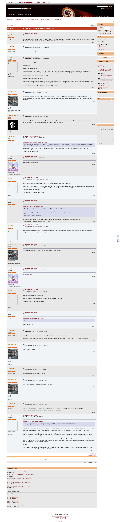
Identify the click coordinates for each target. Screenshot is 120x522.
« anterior (90, 24)
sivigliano (12, 34)
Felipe (11, 225)
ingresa (23, 6)
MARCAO (9, 497)
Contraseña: (100, 29)
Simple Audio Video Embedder (60, 518)
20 (107, 137)
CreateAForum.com (62, 517)
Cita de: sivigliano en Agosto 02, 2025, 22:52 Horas (33, 421)
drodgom (11, 46)
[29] (112, 138)
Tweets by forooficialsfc (103, 95)
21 (109, 137)
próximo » (94, 24)
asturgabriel (12, 91)
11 (103, 135)
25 (103, 138)
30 (99, 140)
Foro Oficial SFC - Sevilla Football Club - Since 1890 (29, 2)
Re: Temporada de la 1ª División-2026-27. (16, 478)
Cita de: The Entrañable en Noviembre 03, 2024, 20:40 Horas (35, 142)
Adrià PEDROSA (10, 490)
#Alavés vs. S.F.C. (108, 8)
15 (111, 135)
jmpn (10, 57)
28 (109, 138)
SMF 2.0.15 (54, 516)
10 (101, 135)
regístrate (28, 6)
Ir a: (85, 462)
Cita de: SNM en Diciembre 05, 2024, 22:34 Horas (33, 318)
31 (101, 140)
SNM (10, 156)
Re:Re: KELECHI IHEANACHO (32, 115)
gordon (102, 47)
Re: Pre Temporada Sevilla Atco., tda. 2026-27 (17, 482)
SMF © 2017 (59, 516)
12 (105, 135)
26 (105, 138)
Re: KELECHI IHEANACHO (31, 33)
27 (107, 138)
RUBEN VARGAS (11, 493)
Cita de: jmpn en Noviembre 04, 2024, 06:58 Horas (33, 206)
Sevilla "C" (9, 501)
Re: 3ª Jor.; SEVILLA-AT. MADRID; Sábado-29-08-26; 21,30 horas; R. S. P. (23, 474)
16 (99, 137)
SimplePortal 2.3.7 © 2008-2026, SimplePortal (60, 519)
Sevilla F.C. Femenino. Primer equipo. (15, 486)
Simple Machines (66, 516)
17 (101, 137)
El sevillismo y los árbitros (12, 505)
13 (107, 135)
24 (101, 138)
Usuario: (101, 27)
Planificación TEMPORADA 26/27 (14, 471)
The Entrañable (13, 115)
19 (105, 137)
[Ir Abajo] (118, 240)
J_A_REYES (26, 471)
